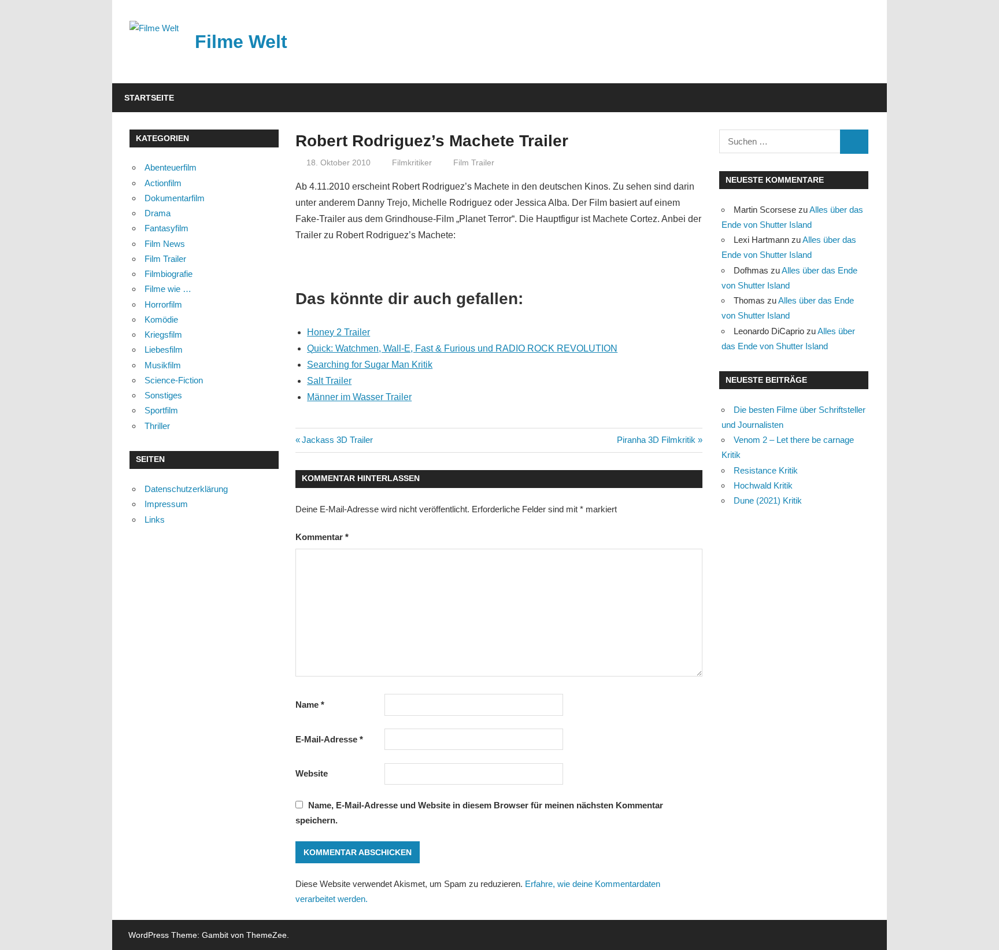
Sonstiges (163, 395)
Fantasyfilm (166, 228)
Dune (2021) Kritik (768, 500)
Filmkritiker (412, 162)
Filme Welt (241, 41)
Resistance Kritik (766, 470)
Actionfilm (163, 183)
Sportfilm (161, 410)
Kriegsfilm (163, 334)
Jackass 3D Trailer (337, 440)
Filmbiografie (169, 274)
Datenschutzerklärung (186, 489)
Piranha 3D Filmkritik (656, 440)
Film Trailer (473, 162)
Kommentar (322, 537)
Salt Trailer (329, 381)
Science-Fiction (174, 380)
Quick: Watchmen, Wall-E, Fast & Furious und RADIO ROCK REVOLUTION (462, 348)
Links (155, 519)
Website (311, 773)
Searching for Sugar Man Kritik (369, 364)
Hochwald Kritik (763, 485)
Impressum (166, 504)
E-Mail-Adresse (329, 739)
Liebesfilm (164, 349)
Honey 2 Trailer (338, 332)
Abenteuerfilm (171, 167)
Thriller (157, 426)
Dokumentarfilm (175, 198)
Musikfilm (163, 365)
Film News (165, 244)
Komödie (161, 319)
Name (309, 704)
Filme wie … (168, 289)
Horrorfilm (163, 304)
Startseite (149, 97)
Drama (158, 213)
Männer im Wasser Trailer (359, 397)
